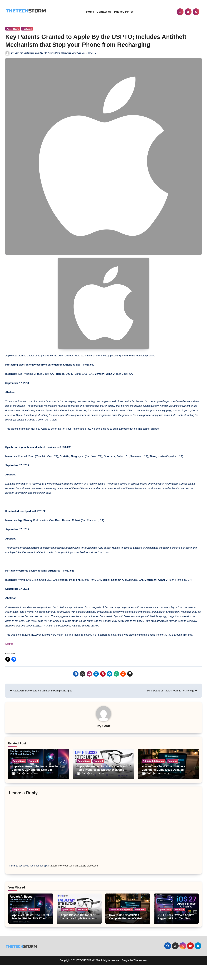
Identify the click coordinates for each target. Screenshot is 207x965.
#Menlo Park (54, 53)
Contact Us (104, 11)
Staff (17, 53)
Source (9, 643)
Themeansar (140, 960)
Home (90, 11)
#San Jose (82, 53)
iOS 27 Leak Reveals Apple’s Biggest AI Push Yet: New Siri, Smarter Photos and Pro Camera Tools (176, 920)
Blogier (126, 960)
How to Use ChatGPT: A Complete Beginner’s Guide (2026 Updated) (163, 768)
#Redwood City (68, 53)
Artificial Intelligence (153, 761)
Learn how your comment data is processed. (74, 865)
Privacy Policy (124, 11)
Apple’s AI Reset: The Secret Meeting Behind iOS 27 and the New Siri (35, 768)
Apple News (13, 29)
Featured (27, 29)
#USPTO (92, 53)
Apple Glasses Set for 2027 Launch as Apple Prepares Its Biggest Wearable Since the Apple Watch (101, 769)
